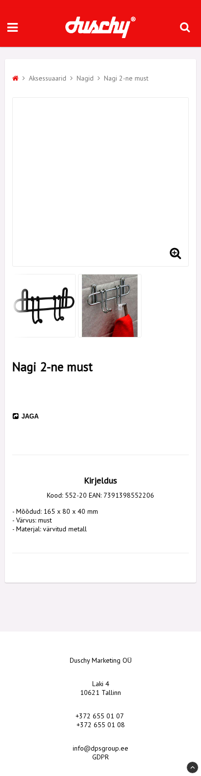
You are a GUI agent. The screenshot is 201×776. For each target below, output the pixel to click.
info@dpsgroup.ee (100, 748)
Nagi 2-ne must (126, 78)
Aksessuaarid (47, 78)
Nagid (85, 78)
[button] (175, 253)
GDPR (100, 757)
